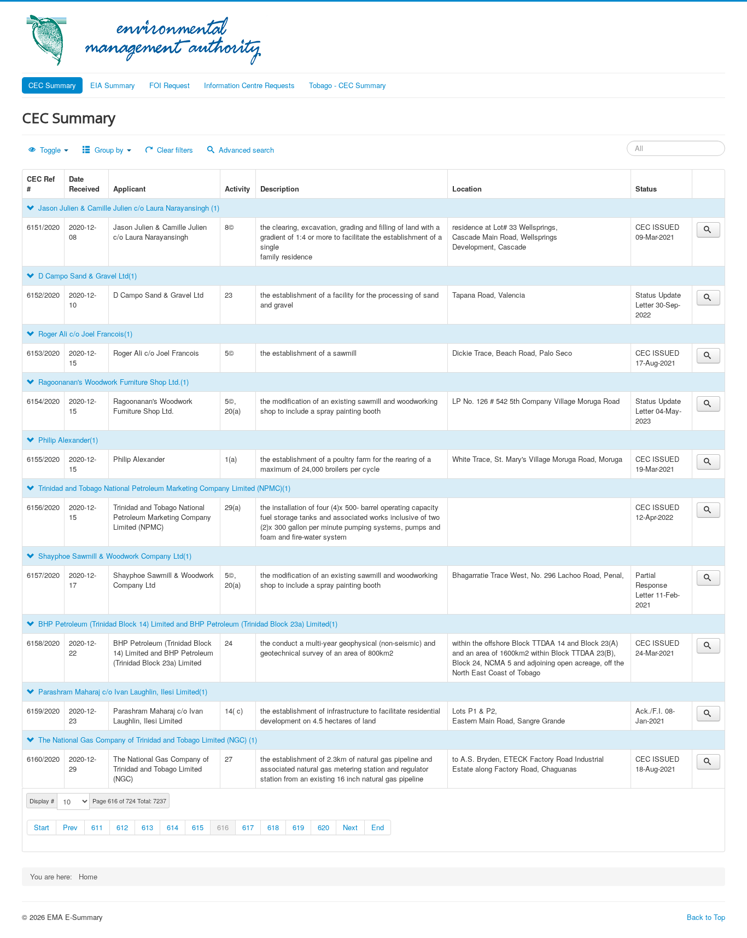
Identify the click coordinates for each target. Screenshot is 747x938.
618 (273, 827)
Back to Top (706, 917)
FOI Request (169, 85)
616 (223, 827)
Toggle (50, 149)
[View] (708, 230)
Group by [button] (109, 149)
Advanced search (245, 149)
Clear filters (174, 149)
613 (147, 827)
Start (41, 827)
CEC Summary (52, 85)
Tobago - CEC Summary (347, 85)
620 (323, 827)
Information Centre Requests (249, 85)
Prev (70, 827)
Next (350, 827)
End (377, 827)
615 (197, 827)
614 (172, 827)
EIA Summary (112, 85)
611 (97, 827)
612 (122, 827)
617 (248, 827)
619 (298, 827)
